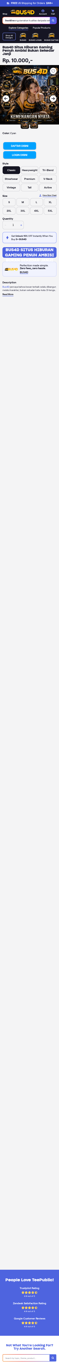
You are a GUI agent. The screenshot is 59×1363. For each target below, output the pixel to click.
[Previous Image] (6, 98)
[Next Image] (53, 98)
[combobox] (26, 20)
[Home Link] (22, 12)
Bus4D (5, 286)
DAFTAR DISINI (19, 145)
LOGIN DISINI (19, 155)
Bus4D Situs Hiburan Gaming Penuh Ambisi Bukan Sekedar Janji (29, 252)
